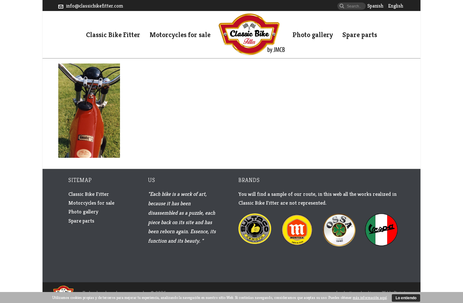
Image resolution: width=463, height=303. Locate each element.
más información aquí (370, 297)
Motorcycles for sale (180, 35)
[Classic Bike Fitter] (251, 34)
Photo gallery (313, 35)
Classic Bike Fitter (113, 35)
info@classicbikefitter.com (94, 6)
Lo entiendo (406, 298)
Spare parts (359, 35)
